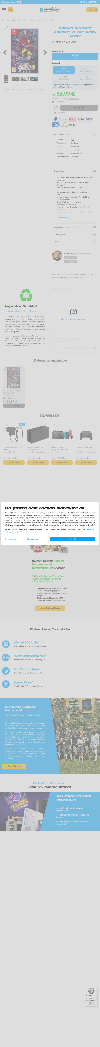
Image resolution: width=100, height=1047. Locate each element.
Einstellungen (32, 539)
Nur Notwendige (11, 539)
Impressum (25, 532)
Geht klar (72, 539)
